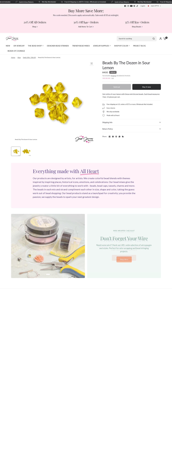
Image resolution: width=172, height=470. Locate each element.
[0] (164, 38)
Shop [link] (34, 27)
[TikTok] (137, 5)
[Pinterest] (134, 5)
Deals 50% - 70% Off (29, 57)
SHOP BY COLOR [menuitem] (121, 46)
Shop (19, 57)
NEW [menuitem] (8, 46)
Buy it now (146, 87)
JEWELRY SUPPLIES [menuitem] (101, 46)
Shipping (113, 76)
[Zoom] (91, 63)
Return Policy (107, 129)
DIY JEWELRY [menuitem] (19, 46)
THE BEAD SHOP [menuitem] (35, 46)
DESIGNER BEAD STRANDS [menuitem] (58, 46)
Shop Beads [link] (136, 27)
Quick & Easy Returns (23, 2)
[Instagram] (128, 5)
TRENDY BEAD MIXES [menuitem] (81, 46)
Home (13, 57)
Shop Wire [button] (124, 259)
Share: (104, 136)
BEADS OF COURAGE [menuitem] (16, 51)
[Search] (154, 38)
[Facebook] (125, 5)
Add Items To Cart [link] (85, 27)
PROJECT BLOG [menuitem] (139, 46)
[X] (113, 136)
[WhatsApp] (119, 136)
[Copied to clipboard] (122, 136)
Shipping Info (107, 122)
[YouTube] (131, 5)
